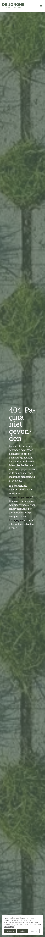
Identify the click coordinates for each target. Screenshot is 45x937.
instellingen (9, 927)
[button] (41, 6)
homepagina (16, 520)
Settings (34, 931)
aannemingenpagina (20, 497)
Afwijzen (23, 931)
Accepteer (10, 931)
